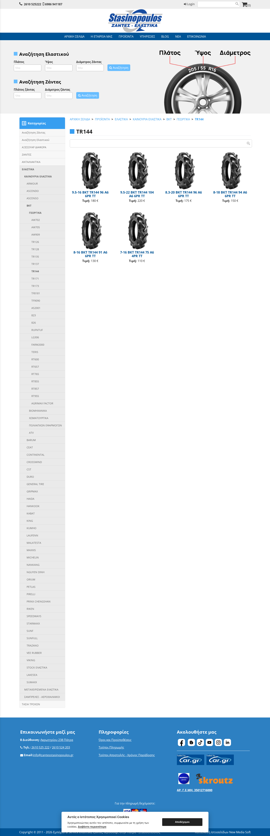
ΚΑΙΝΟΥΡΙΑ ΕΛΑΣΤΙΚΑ (147, 119)
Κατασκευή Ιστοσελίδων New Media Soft (223, 832)
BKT (169, 119)
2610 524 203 (61, 747)
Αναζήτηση (120, 68)
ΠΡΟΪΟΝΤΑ (102, 119)
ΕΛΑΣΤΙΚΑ (121, 119)
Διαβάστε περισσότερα (92, 826)
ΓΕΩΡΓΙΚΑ (183, 119)
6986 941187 (53, 4)
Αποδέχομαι (182, 821)
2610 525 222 (40, 747)
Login (190, 4)
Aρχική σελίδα (80, 119)
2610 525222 (32, 4)
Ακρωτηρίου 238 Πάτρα (56, 740)
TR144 (199, 119)
